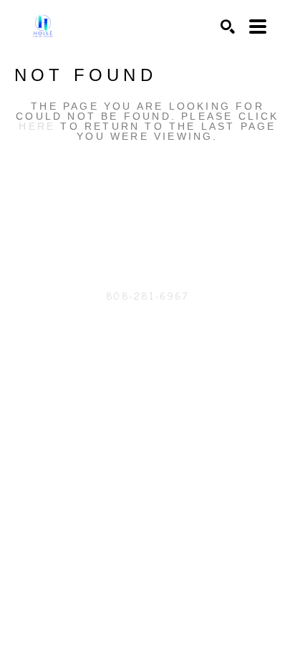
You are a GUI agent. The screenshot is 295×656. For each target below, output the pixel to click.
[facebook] (176, 225)
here (37, 126)
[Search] (228, 26)
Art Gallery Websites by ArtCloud (185, 360)
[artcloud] (119, 225)
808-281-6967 (147, 295)
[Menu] (257, 26)
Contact (147, 316)
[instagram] (147, 225)
